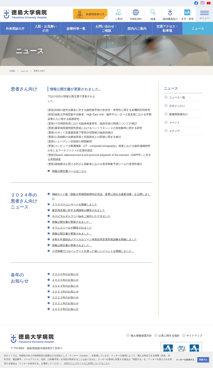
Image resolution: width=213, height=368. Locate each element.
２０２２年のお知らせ (65, 297)
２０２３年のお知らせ (65, 291)
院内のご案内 (137, 28)
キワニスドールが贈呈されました (72, 227)
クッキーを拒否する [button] (185, 360)
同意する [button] (203, 360)
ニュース (198, 28)
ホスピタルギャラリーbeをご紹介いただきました (81, 216)
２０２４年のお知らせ (65, 286)
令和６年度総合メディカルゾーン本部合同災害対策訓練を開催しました (94, 239)
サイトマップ (194, 335)
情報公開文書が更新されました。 (72, 222)
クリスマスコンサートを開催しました (74, 204)
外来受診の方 (15, 28)
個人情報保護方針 (141, 335)
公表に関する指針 (169, 335)
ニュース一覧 (177, 97)
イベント (174, 122)
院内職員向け (170, 19)
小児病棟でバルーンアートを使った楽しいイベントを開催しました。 (93, 251)
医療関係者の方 (95, 14)
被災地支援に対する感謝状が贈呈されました (78, 210)
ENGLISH (135, 19)
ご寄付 (119, 19)
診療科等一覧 (76, 28)
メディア (174, 131)
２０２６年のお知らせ (65, 274)
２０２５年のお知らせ (65, 280)
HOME (12, 70)
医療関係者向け (178, 114)
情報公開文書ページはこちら (69, 171)
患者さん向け (177, 106)
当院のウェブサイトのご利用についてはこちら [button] (87, 363)
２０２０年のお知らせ (65, 309)
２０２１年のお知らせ (65, 303)
